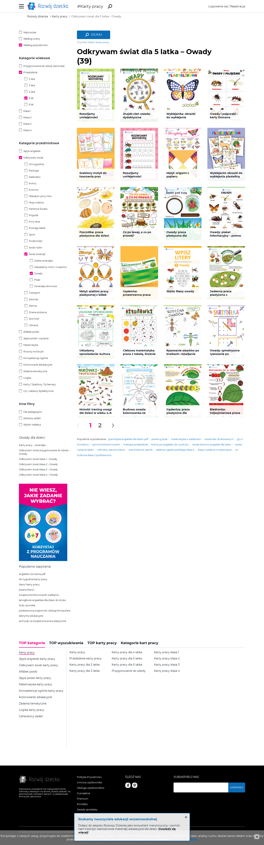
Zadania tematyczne (35, 371)
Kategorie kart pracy (139, 643)
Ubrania (33, 325)
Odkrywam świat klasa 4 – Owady (38, 474)
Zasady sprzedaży (87, 809)
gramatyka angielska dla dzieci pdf (128, 439)
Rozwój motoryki (33, 351)
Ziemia (33, 305)
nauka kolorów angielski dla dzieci (211, 444)
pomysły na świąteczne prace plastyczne (42, 621)
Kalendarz (34, 177)
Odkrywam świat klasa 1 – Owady (38, 459)
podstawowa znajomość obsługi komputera (44, 610)
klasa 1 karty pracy (98, 42)
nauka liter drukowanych (218, 439)
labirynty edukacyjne (31, 615)
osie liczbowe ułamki (140, 449)
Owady (38, 273)
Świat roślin (35, 247)
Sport (32, 234)
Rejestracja (237, 6)
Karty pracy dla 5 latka (127, 658)
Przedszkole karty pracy (85, 658)
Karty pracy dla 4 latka (127, 652)
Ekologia (34, 170)
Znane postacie (38, 312)
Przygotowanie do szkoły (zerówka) (44, 66)
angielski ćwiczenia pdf (32, 574)
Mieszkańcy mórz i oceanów (50, 267)
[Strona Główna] (49, 6)
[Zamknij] (257, 836)
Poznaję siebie (37, 228)
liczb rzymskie (27, 605)
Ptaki (37, 279)
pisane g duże (159, 439)
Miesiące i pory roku (40, 196)
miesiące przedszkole (135, 444)
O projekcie (83, 793)
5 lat (31, 98)
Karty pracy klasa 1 (166, 652)
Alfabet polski (31, 331)
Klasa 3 (27, 123)
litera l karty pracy (29, 584)
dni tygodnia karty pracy (33, 579)
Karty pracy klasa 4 (167, 671)
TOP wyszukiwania (66, 643)
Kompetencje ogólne (35, 358)
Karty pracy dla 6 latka (127, 664)
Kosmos (33, 189)
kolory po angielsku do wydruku (170, 444)
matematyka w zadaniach (186, 439)
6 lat (31, 104)
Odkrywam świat (33, 157)
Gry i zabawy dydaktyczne (38, 391)
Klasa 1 (27, 111)
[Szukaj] (110, 6)
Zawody (33, 299)
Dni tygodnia (36, 164)
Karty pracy (91, 6)
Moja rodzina (36, 202)
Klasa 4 (27, 130)
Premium (82, 798)
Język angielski (31, 151)
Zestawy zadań (32, 418)
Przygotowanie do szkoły (129, 671)
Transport (34, 292)
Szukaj (96, 34)
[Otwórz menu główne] (21, 6)
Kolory (33, 183)
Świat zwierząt (37, 254)
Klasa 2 (27, 117)
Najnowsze (29, 32)
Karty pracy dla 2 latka (84, 664)
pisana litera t (26, 589)
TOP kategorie (32, 643)
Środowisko (36, 241)
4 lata (32, 91)
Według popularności (35, 45)
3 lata (32, 85)
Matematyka (30, 345)
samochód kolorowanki (106, 444)
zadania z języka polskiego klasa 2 (175, 449)
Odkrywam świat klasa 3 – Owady (38, 469)
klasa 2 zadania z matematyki (215, 449)
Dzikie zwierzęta (43, 260)
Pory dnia (34, 221)
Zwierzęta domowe (45, 286)
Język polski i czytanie (36, 338)
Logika (27, 377)
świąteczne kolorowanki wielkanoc (39, 594)
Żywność (34, 318)
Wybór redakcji (32, 424)
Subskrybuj (236, 787)
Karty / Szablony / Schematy (39, 384)
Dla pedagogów (32, 411)
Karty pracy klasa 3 (167, 664)
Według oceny (31, 38)
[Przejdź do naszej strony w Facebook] (128, 785)
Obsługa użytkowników (90, 787)
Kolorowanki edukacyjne (37, 364)
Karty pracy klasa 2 (167, 658)
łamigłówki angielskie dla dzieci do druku (42, 600)
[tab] (33, 644)
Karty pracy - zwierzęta (32, 445)
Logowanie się (218, 6)
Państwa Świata (38, 208)
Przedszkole (30, 72)
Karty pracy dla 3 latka (84, 671)
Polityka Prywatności (89, 777)
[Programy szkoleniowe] (43, 560)
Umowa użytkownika (89, 782)
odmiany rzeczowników (111, 449)
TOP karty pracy (102, 643)
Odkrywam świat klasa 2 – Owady (38, 464)
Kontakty (82, 804)
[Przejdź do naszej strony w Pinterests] (134, 785)
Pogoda (33, 215)
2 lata (32, 79)
